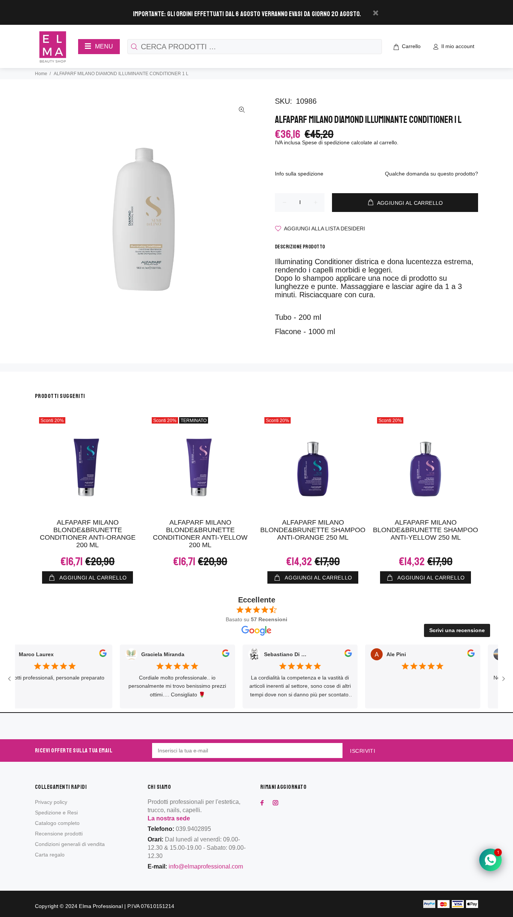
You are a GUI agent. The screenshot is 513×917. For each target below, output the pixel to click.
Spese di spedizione (326, 142)
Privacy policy (51, 802)
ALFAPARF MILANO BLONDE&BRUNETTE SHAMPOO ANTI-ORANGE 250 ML (312, 530)
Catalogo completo (57, 823)
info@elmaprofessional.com (206, 866)
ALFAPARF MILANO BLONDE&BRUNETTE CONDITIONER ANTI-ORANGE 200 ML (88, 534)
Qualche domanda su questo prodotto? (431, 174)
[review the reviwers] (90, 655)
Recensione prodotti (59, 834)
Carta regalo (50, 855)
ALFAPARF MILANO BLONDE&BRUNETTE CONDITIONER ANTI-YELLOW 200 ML (200, 534)
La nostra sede (169, 818)
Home (41, 73)
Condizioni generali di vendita (70, 844)
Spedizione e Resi (56, 813)
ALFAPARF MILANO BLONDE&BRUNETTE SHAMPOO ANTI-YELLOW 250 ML (425, 530)
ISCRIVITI (362, 751)
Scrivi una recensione (457, 630)
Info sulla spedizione (299, 174)
